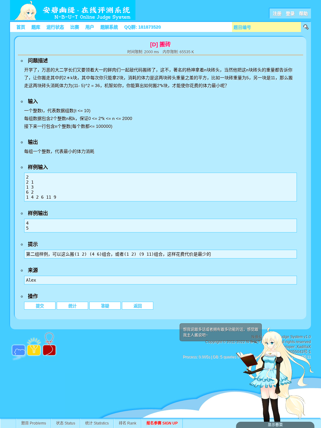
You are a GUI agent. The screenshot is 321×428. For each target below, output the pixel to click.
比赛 (74, 26)
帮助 (303, 13)
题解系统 (109, 26)
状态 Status (65, 423)
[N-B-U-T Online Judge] (72, 19)
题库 (35, 26)
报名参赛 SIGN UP (162, 423)
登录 (290, 13)
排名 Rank (127, 423)
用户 (89, 26)
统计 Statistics (97, 423)
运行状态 (55, 26)
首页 (20, 26)
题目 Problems (33, 423)
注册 (277, 13)
